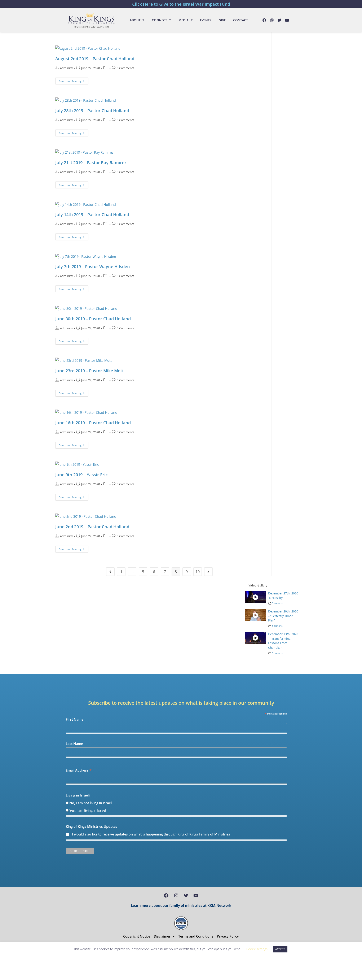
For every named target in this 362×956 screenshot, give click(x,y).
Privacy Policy (228, 936)
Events (205, 20)
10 (197, 571)
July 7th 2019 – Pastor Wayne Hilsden (92, 266)
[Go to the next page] (208, 571)
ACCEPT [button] (280, 949)
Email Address (79, 770)
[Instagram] (272, 20)
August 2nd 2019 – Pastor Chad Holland (94, 58)
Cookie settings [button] (257, 949)
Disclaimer (162, 936)
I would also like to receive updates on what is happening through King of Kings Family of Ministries (151, 834)
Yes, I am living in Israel (87, 810)
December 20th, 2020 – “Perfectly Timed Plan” (283, 615)
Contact (240, 20)
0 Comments (125, 68)
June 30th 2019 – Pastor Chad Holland (93, 319)
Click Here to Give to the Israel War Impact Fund (181, 4)
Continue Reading (73, 80)
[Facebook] (264, 20)
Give (222, 20)
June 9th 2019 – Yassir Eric (81, 474)
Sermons (277, 603)
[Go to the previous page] (110, 571)
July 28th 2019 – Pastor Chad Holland (92, 110)
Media (183, 20)
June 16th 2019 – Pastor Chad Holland (93, 422)
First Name (74, 719)
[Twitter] (279, 20)
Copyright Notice (136, 936)
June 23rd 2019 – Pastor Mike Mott (89, 371)
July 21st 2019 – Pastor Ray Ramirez (91, 162)
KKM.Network (219, 905)
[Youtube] (287, 20)
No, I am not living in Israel (90, 803)
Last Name (74, 743)
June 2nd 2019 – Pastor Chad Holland (92, 526)
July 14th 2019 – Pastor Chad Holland (92, 214)
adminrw (66, 68)
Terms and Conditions (195, 936)
